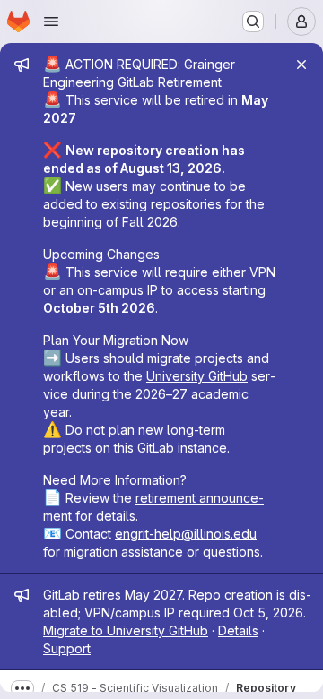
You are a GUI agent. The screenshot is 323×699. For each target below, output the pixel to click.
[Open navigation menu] (51, 21)
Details (238, 630)
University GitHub (197, 376)
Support (67, 648)
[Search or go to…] (253, 21)
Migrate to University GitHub (125, 630)
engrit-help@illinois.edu (186, 533)
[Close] (301, 64)
